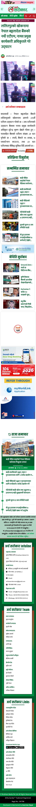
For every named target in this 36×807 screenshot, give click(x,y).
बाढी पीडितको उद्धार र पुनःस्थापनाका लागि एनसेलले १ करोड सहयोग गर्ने (26, 203)
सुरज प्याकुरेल (9, 619)
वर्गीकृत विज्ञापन (10, 740)
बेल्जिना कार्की (9, 658)
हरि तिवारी (8, 673)
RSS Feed (9, 785)
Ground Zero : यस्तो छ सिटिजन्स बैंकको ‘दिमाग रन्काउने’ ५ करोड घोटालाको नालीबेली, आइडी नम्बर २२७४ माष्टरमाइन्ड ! (26, 267)
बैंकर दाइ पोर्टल (10, 723)
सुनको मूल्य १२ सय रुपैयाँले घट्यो (26, 226)
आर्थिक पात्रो (9, 737)
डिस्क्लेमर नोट (9, 781)
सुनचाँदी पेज (9, 727)
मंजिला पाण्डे (9, 637)
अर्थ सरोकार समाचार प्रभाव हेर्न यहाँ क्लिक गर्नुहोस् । (20, 535)
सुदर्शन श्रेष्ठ (9, 626)
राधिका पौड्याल (10, 690)
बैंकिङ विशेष (23, 15)
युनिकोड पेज (9, 720)
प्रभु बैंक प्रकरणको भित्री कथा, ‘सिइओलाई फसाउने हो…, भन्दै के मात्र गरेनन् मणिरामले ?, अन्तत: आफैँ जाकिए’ (27, 304)
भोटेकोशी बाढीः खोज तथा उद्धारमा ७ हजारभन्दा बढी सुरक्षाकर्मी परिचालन (26, 215)
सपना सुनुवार (9, 651)
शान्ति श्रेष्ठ (8, 644)
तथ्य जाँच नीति (10, 761)
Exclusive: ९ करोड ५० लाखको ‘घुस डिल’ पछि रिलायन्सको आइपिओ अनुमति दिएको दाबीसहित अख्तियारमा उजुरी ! (27, 292)
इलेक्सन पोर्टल (10, 714)
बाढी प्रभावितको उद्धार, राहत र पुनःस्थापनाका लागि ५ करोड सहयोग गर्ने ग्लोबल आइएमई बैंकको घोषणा (26, 192)
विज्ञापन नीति (9, 768)
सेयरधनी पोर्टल (10, 711)
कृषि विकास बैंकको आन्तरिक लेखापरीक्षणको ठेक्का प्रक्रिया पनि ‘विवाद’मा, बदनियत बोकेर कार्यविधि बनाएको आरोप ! (26, 280)
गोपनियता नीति (10, 758)
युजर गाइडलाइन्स (10, 778)
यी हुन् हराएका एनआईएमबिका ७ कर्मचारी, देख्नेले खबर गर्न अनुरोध (26, 237)
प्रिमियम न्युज (9, 734)
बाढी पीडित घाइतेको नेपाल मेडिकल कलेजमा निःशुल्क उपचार (26, 181)
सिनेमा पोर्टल (9, 717)
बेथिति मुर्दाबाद (14, 15)
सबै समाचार (4, 15)
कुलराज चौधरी (10, 676)
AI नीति (8, 771)
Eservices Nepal (27, 805)
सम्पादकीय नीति (10, 755)
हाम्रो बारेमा (9, 775)
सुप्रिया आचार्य (9, 634)
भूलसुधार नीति (10, 765)
